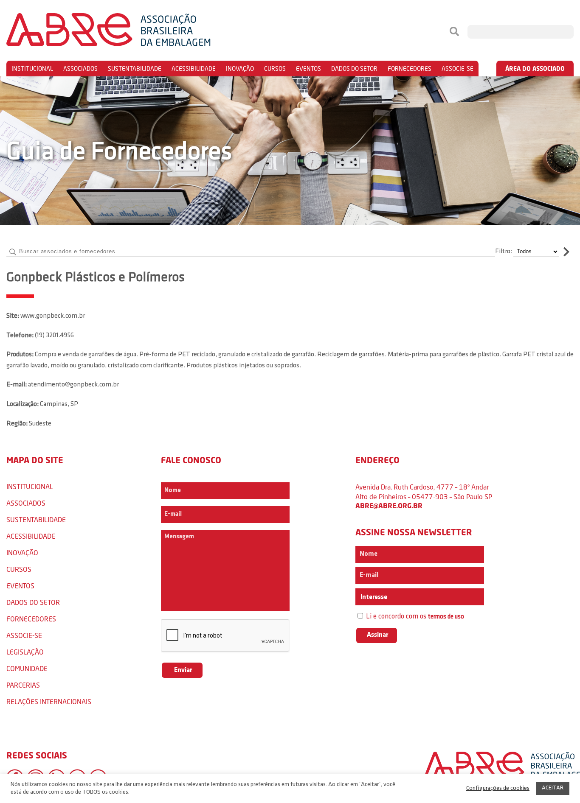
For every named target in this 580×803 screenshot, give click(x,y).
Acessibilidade (194, 68)
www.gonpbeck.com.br (52, 316)
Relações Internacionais (48, 701)
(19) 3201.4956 (54, 335)
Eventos (308, 68)
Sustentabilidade (134, 68)
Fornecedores (409, 68)
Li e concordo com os (414, 616)
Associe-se (457, 68)
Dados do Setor (354, 68)
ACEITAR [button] (552, 788)
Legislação (25, 652)
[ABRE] (134, 31)
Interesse (373, 597)
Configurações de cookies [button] (497, 788)
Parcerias (23, 685)
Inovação (240, 68)
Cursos (275, 68)
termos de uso (446, 617)
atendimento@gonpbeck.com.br (73, 384)
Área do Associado (535, 68)
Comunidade (27, 668)
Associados (80, 68)
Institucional (32, 68)
